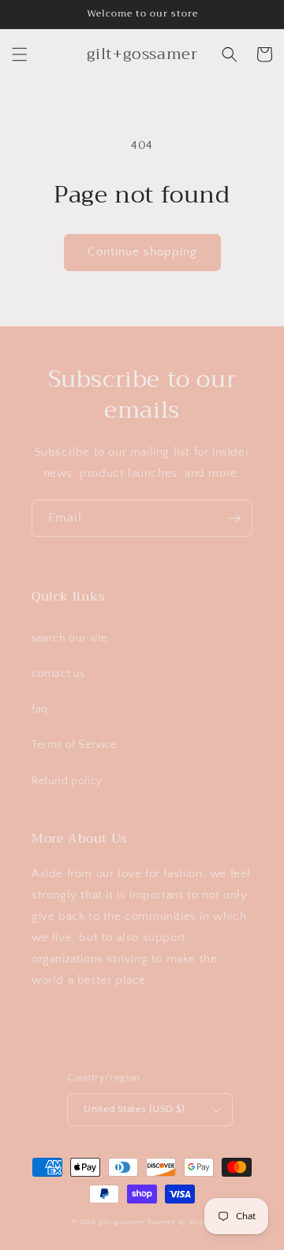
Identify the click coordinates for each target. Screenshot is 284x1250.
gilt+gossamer (122, 1222)
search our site (69, 638)
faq (40, 709)
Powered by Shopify (180, 1222)
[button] (19, 54)
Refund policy (67, 781)
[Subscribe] (234, 518)
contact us (58, 674)
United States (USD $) (134, 1108)
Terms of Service (74, 744)
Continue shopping (142, 252)
